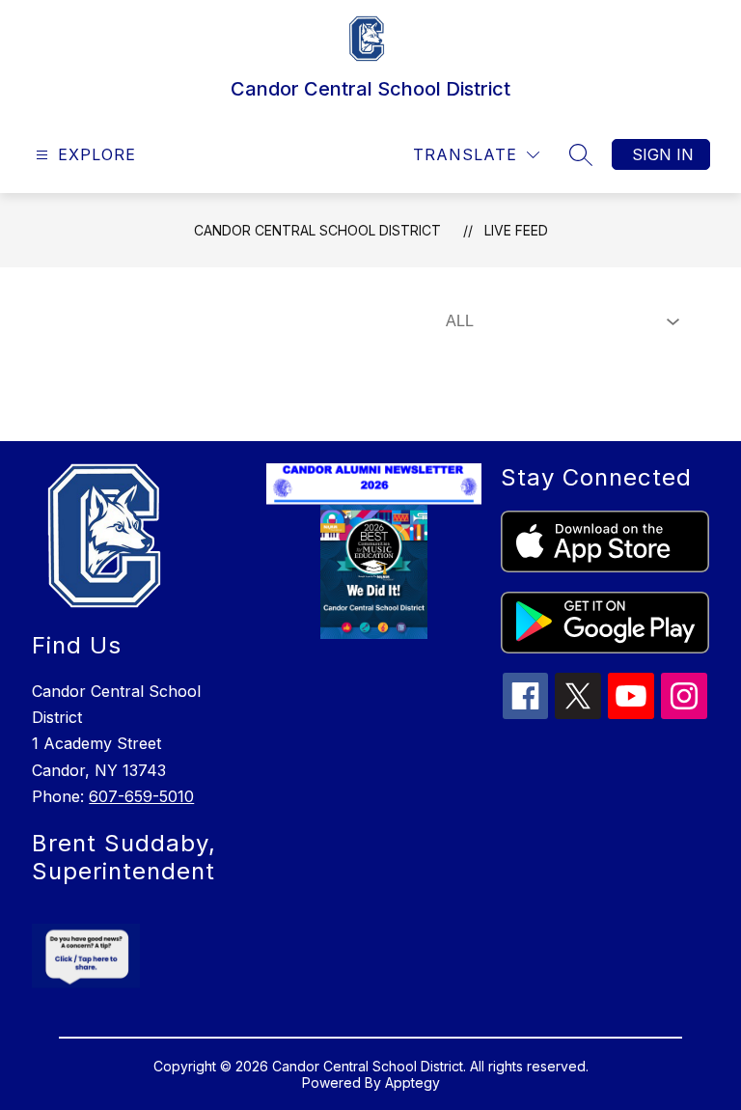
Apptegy (412, 1082)
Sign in (663, 154)
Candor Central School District (317, 230)
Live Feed (516, 230)
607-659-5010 (141, 796)
